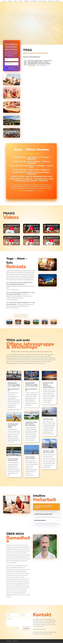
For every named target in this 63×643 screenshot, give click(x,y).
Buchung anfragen (20, 315)
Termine (10, 1)
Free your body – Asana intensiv (13, 459)
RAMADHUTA (31, 10)
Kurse (15, 1)
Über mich (51, 1)
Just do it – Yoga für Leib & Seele (48, 451)
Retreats (26, 1)
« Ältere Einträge (10, 480)
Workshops (34, 1)
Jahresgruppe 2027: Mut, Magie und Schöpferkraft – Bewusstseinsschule (14, 387)
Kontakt (57, 1)
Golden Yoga (22, 190)
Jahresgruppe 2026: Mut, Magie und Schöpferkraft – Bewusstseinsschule (31, 387)
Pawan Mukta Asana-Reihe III (30, 458)
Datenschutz (9, 641)
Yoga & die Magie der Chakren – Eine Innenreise (31, 423)
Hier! (19, 289)
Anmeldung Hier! (39, 190)
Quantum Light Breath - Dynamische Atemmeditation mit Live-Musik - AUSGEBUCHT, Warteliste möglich (40, 62)
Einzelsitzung (43, 1)
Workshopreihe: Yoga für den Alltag (13, 425)
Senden (26, 628)
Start (4, 1)
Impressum (15, 641)
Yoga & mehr (31, 37)
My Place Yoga (48, 419)
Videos (20, 1)
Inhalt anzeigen (31, 66)
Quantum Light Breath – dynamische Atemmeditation (48, 385)
